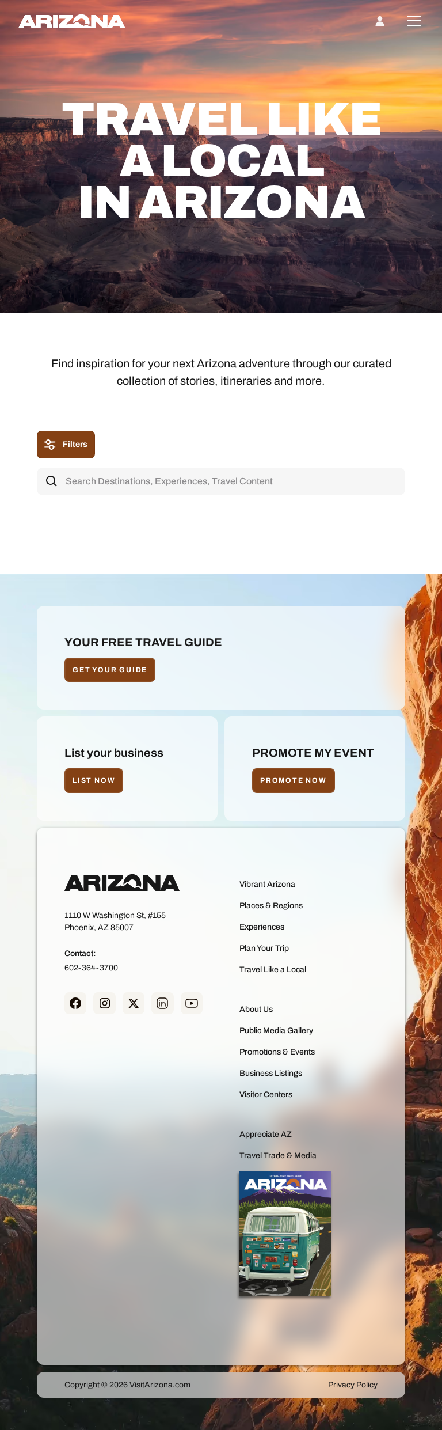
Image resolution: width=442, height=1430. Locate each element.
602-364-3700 (91, 968)
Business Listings (270, 1073)
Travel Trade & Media (278, 1155)
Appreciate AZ (265, 1134)
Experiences (261, 927)
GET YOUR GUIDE (110, 670)
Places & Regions (271, 905)
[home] (71, 21)
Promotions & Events (277, 1052)
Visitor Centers (265, 1094)
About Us (256, 1009)
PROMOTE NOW (293, 780)
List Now (94, 780)
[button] (412, 21)
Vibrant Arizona (267, 884)
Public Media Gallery (276, 1030)
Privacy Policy (353, 1384)
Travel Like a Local (272, 969)
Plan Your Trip (264, 948)
